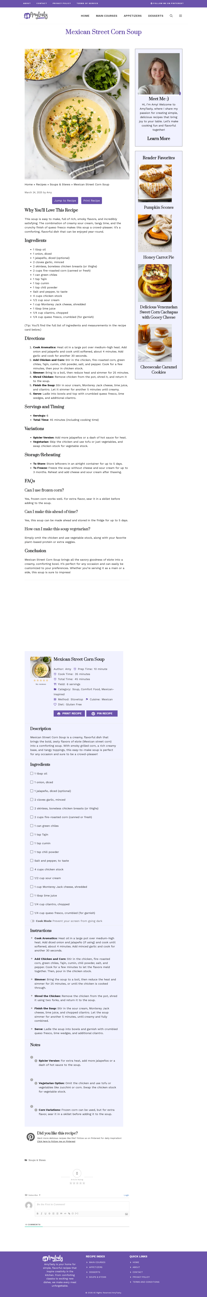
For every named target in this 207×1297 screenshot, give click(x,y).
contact (41, 3)
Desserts (155, 15)
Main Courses (106, 15)
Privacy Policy (62, 3)
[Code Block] (65, 1213)
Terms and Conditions (146, 1282)
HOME (136, 1262)
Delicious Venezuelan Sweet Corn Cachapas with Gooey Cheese (159, 312)
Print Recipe (91, 200)
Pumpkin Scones (158, 207)
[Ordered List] (53, 1213)
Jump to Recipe (65, 200)
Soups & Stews (60, 184)
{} (73, 1213)
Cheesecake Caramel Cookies (159, 370)
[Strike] (49, 1213)
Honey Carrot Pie (158, 257)
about (27, 3)
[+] (76, 1213)
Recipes (41, 184)
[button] (171, 16)
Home (85, 15)
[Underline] (45, 1213)
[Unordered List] (57, 1213)
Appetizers (133, 15)
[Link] (69, 1213)
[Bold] (38, 1213)
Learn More (158, 138)
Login (126, 1195)
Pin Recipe (104, 713)
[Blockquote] (61, 1213)
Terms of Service (87, 3)
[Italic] (42, 1213)
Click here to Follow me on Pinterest (56, 1141)
